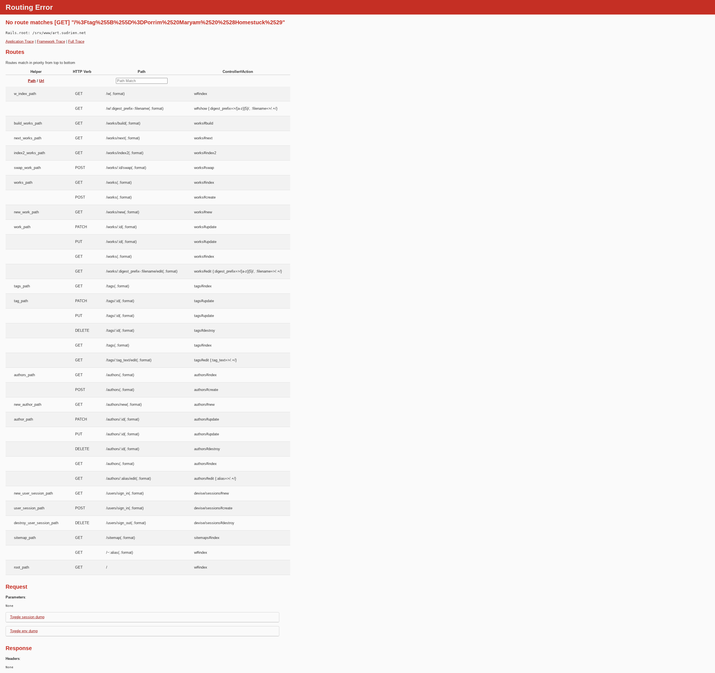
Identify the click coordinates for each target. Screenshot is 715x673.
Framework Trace (51, 41)
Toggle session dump (27, 617)
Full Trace (76, 41)
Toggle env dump (24, 631)
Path (32, 81)
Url (41, 81)
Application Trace (20, 41)
